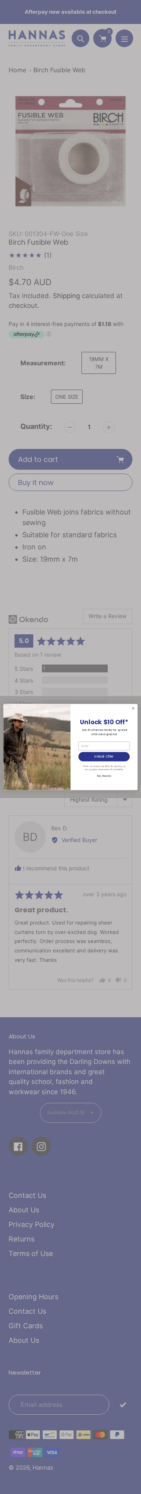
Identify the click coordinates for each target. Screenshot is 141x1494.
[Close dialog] (133, 708)
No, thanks (104, 775)
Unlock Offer (103, 756)
